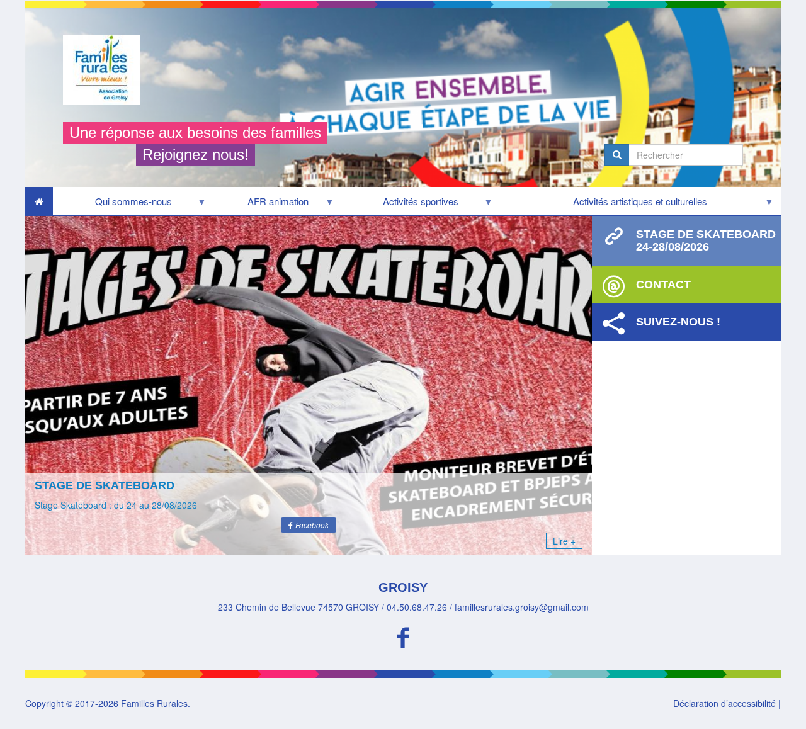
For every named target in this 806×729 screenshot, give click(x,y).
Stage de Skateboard (104, 485)
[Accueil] (106, 70)
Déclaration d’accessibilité (724, 703)
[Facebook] (403, 635)
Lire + (564, 540)
